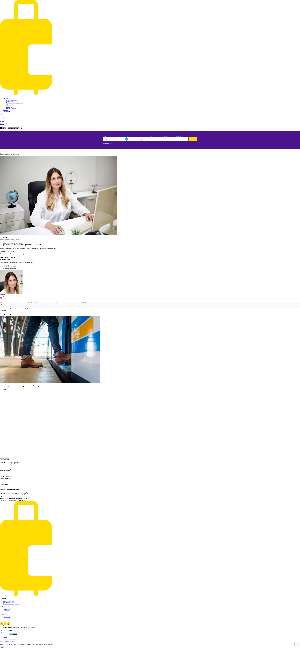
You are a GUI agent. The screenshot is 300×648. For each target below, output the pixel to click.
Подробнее (50, 644)
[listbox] (150, 305)
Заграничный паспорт (12, 101)
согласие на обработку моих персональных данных (32, 308)
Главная (2, 124)
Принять (3, 647)
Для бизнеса (6, 98)
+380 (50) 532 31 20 (11, 251)
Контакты (5, 110)
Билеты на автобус (11, 108)
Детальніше (3, 389)
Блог (4, 620)
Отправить (3, 310)
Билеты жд (9, 107)
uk (3, 117)
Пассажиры (178, 136)
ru (2, 121)
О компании (6, 111)
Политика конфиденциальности (11, 639)
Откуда (104, 136)
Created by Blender (9, 641)
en (3, 118)
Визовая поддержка (11, 100)
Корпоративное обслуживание (14, 103)
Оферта (5, 637)
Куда (127, 136)
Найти (192, 139)
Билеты (5, 104)
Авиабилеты (9, 105)
